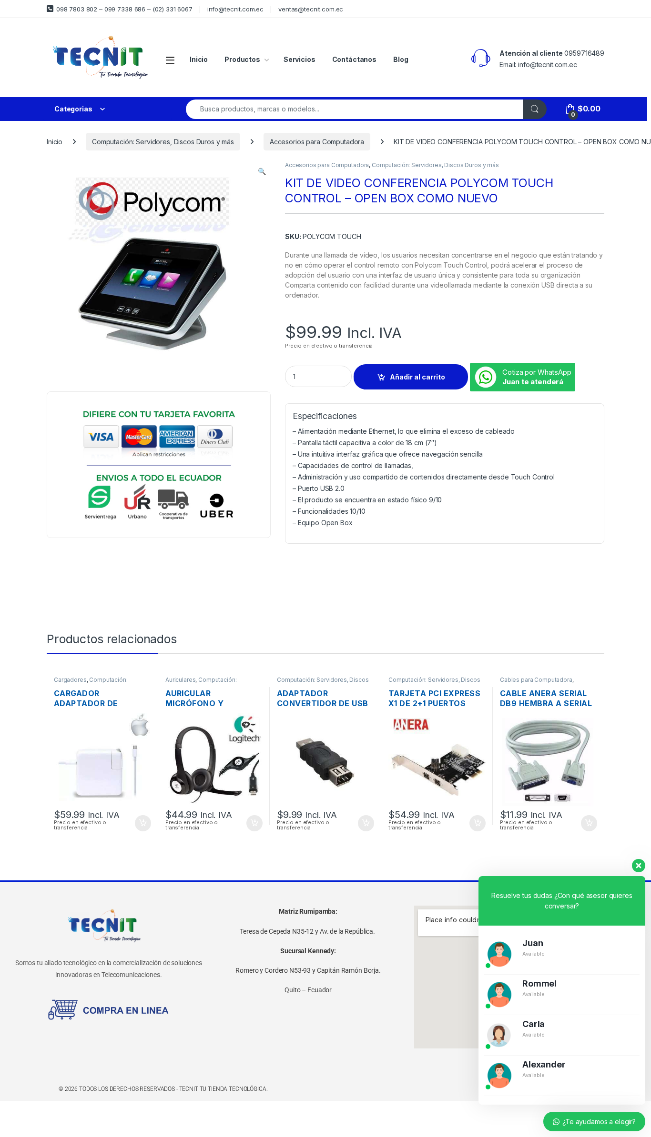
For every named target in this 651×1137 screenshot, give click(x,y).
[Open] (170, 59)
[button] (262, 171)
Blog (400, 59)
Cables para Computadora (536, 679)
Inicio (199, 59)
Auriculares (180, 679)
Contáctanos (354, 59)
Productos (242, 59)
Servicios (299, 59)
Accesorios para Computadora (317, 142)
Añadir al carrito (417, 377)
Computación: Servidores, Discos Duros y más (163, 142)
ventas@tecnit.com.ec (310, 9)
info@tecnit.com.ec (235, 9)
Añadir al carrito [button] (141, 823)
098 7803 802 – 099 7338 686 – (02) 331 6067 (124, 9)
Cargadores (70, 679)
